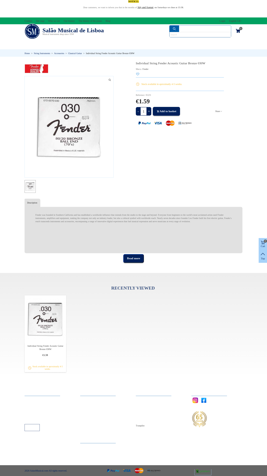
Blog (141, 420)
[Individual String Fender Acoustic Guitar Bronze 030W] (109, 80)
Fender (145, 69)
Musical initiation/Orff (48, 46)
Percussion (103, 46)
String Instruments (182, 41)
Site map (143, 403)
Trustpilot (140, 426)
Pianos (142, 46)
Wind (175, 46)
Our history (144, 411)
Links (30, 403)
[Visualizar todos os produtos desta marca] (36, 68)
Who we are (145, 407)
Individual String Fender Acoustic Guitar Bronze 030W (45, 347)
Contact (142, 399)
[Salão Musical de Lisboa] (32, 31)
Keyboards (212, 46)
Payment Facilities (36, 420)
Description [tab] (32, 203)
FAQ (30, 399)
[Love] (138, 74)
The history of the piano (150, 415)
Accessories (36, 41)
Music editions (226, 41)
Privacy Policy (35, 407)
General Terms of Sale (38, 411)
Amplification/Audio (112, 41)
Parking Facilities (36, 415)
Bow (148, 41)
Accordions (70, 41)
